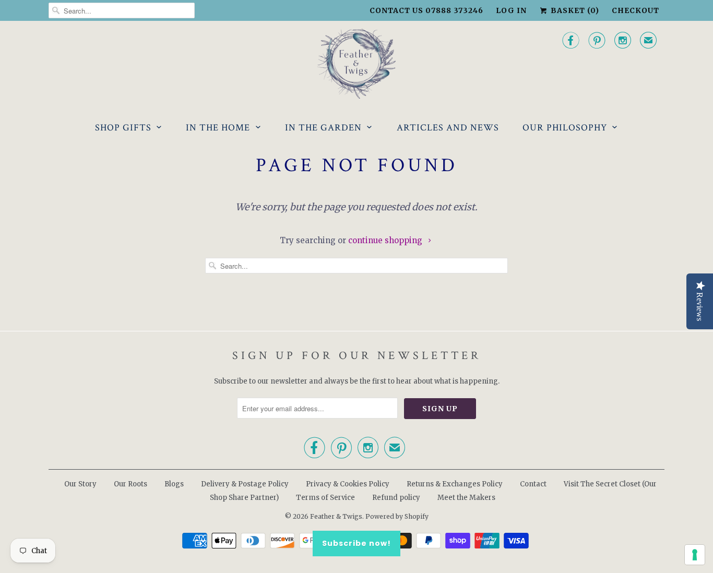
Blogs (174, 484)
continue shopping (386, 240)
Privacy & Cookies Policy (347, 484)
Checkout (635, 10)
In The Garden (323, 128)
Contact (533, 484)
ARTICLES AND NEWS (448, 128)
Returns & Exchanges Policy (455, 484)
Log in (511, 10)
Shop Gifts (123, 128)
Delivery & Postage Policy (245, 484)
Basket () (574, 10)
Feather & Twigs (336, 516)
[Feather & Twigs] (356, 64)
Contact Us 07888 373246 (426, 10)
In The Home (218, 128)
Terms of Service (325, 497)
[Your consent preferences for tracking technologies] (695, 555)
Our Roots (130, 484)
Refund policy (396, 497)
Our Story (80, 484)
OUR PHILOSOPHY (564, 128)
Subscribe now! (356, 543)
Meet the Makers (466, 497)
